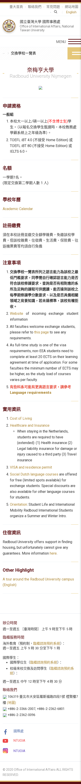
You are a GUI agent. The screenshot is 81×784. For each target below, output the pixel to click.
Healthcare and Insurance (30, 425)
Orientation (18, 504)
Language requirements (30, 392)
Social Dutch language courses (34, 474)
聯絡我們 (34, 7)
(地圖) (11, 703)
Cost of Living (21, 418)
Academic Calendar (18, 209)
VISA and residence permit (31, 467)
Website (16, 313)
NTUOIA (19, 741)
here (53, 553)
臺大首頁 (16, 7)
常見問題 (53, 7)
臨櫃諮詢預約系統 (46, 643)
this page (41, 332)
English (72, 12)
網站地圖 (71, 7)
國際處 (19, 731)
